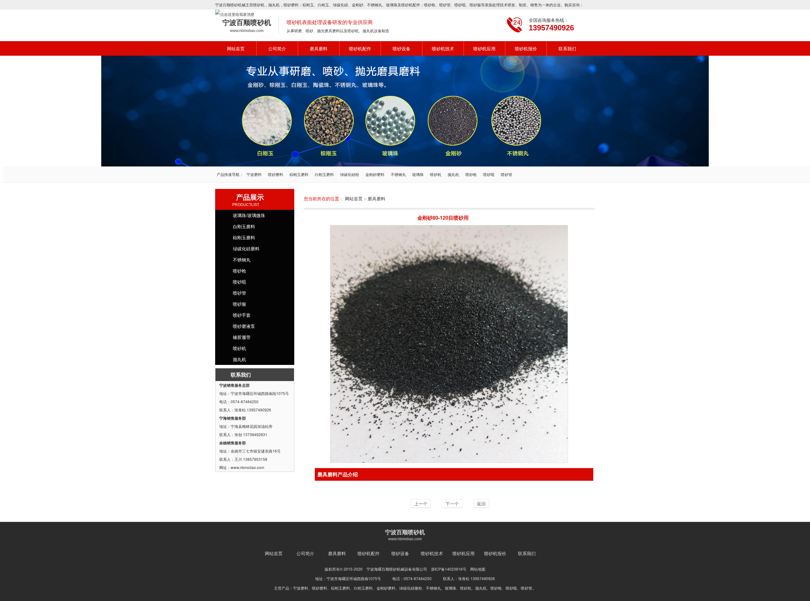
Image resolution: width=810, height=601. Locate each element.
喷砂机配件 (360, 48)
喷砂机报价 (526, 48)
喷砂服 (475, 4)
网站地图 (477, 569)
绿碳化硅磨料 (246, 248)
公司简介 (277, 48)
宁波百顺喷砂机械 (230, 4)
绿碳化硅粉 (349, 174)
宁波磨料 (254, 174)
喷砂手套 (242, 315)
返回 (481, 503)
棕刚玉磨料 (299, 174)
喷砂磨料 (275, 174)
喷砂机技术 (443, 48)
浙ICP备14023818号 (448, 569)
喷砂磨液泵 (244, 326)
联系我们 (567, 48)
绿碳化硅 (340, 4)
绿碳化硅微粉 (410, 588)
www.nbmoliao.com (247, 30)
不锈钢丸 (374, 4)
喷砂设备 (401, 48)
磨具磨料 (318, 48)
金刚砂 (357, 4)
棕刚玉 (308, 4)
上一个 (420, 503)
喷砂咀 (460, 4)
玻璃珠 (391, 4)
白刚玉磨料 (324, 174)
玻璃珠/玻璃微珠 (249, 215)
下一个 (452, 503)
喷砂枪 (429, 4)
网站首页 (236, 48)
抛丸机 (274, 4)
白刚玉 (323, 4)
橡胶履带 (242, 337)
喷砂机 (259, 4)
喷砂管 (445, 4)
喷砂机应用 (484, 48)
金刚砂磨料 (374, 174)
